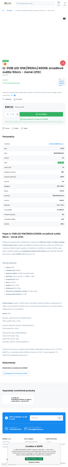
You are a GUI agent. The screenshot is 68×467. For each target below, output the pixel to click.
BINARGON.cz (62, 463)
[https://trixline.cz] (3, 10)
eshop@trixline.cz (35, 429)
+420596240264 (15, 429)
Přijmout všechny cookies (34, 459)
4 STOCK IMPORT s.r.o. (61, 82)
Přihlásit (59, 418)
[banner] (7, 3)
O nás (49, 442)
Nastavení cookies (34, 462)
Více (12, 95)
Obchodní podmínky (31, 442)
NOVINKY (9, 10)
